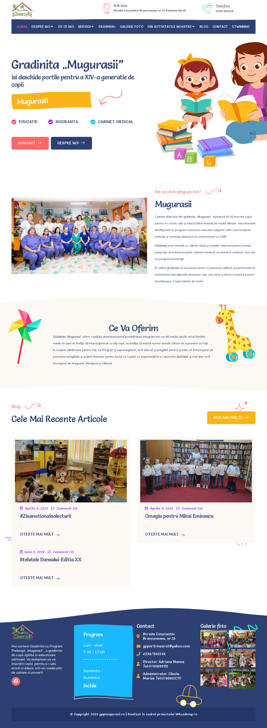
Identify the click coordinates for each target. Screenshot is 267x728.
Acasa (21, 26)
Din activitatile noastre (170, 26)
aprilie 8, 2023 (36, 508)
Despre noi (40, 26)
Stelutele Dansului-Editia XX (50, 560)
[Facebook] (15, 681)
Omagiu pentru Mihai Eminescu (179, 516)
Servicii (84, 26)
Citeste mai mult (37, 534)
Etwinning (240, 26)
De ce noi (66, 26)
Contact (220, 26)
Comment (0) (67, 508)
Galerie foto (132, 26)
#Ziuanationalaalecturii (45, 516)
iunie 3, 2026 (35, 552)
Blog (204, 26)
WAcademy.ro (186, 714)
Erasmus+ (107, 26)
